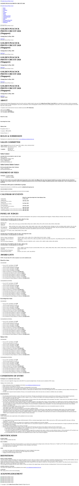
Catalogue (5, 17)
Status (4, 19)
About (4, 9)
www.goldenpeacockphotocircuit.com (26, 139)
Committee (5, 10)
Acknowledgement (6, 16)
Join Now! (2, 38)
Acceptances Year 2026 (7, 20)
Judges (4, 13)
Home (4, 7)
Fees (4, 11)
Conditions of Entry (7, 15)
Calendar (4, 12)
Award (4, 14)
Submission (5, 22)
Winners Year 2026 (6, 21)
